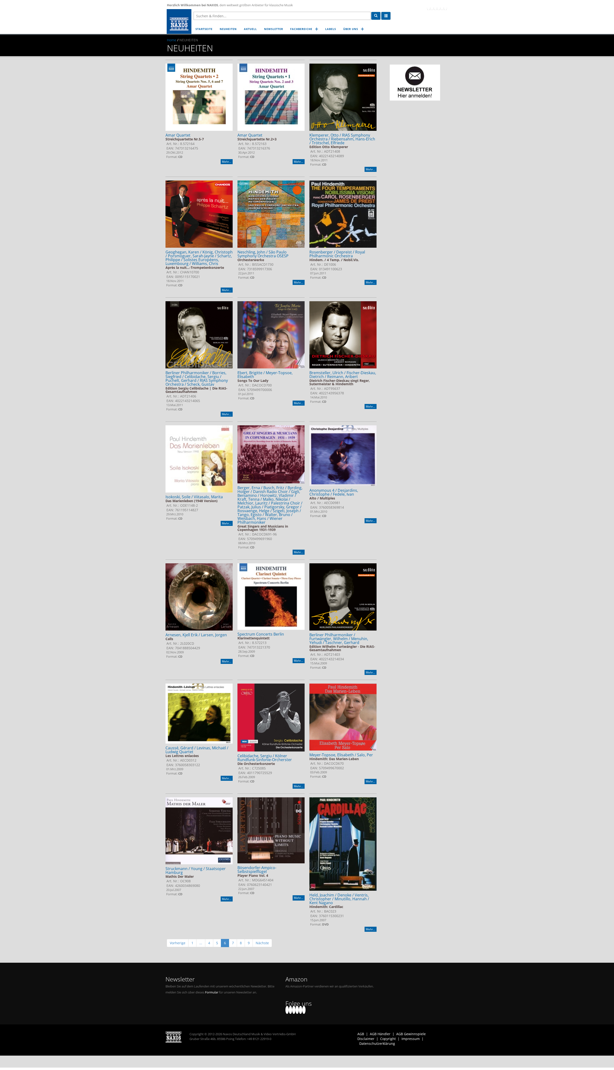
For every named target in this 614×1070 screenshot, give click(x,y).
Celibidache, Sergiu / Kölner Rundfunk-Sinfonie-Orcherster (264, 757)
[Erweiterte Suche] (386, 16)
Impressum (410, 1038)
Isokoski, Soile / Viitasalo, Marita (194, 496)
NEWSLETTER (273, 29)
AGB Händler (380, 1034)
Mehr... (226, 162)
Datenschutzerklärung (377, 1043)
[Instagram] (442, 6)
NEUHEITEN (228, 29)
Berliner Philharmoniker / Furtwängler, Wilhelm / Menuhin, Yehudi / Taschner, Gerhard (338, 638)
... (200, 943)
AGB (360, 1034)
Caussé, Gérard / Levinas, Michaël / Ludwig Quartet (196, 749)
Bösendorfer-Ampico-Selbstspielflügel (256, 869)
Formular (211, 992)
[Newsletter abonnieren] (415, 83)
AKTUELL (250, 29)
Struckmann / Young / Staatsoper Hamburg (195, 870)
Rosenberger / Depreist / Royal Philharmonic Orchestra (337, 253)
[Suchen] (376, 16)
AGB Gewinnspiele (411, 1034)
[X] (432, 6)
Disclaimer (365, 1038)
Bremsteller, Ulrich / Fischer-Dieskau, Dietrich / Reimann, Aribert (342, 374)
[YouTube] (435, 6)
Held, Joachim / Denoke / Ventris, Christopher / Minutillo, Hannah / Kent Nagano (339, 898)
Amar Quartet (177, 135)
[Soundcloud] (438, 6)
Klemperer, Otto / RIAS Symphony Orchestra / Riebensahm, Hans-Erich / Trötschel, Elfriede (342, 138)
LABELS (330, 29)
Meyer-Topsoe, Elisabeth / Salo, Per (341, 754)
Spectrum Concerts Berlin (260, 634)
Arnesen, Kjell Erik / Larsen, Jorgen (196, 634)
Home (171, 40)
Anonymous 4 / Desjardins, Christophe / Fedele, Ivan (333, 492)
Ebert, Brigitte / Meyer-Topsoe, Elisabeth (265, 374)
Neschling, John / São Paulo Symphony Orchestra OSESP (263, 253)
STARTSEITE (204, 29)
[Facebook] (428, 6)
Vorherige (177, 943)
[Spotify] (445, 6)
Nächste (262, 943)
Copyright (388, 1038)
